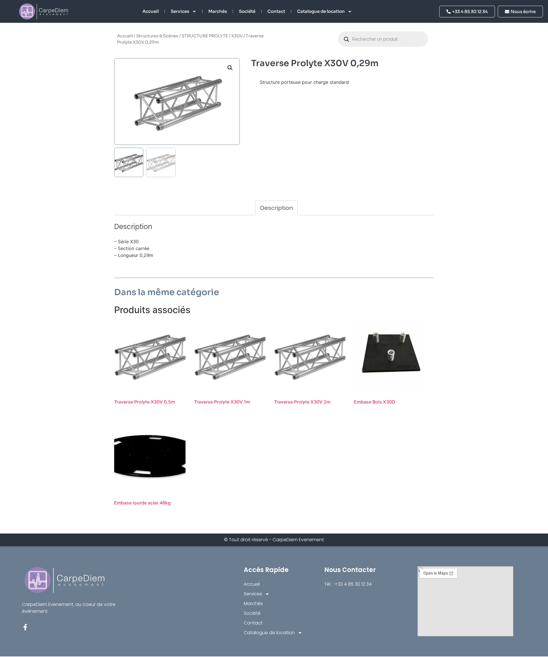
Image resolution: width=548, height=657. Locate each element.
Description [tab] (276, 208)
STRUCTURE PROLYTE (205, 35)
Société (247, 11)
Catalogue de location (321, 11)
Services (180, 11)
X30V (237, 35)
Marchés (217, 11)
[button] (230, 68)
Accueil (150, 11)
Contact (276, 11)
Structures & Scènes (157, 35)
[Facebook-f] (25, 627)
